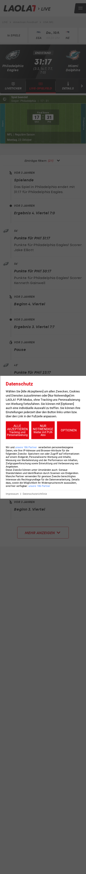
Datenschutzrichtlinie (35, 493)
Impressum (12, 493)
